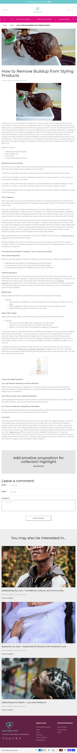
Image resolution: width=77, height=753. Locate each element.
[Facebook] (3, 738)
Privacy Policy (62, 730)
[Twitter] (16, 738)
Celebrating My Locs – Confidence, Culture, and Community (33, 590)
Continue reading (7, 598)
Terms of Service (41, 737)
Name (4, 485)
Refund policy (40, 740)
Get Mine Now (38, 466)
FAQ (37, 732)
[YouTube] (13, 738)
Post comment (38, 518)
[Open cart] (72, 10)
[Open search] (69, 10)
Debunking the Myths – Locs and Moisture (24, 702)
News (12, 25)
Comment (6, 498)
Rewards (39, 735)
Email (4, 491)
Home (5, 25)
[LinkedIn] (10, 738)
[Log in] (7, 10)
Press (38, 730)
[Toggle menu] (4, 10)
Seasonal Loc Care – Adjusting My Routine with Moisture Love (34, 646)
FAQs (59, 732)
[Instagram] (6, 738)
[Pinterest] (20, 738)
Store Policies (61, 727)
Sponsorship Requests (43, 727)
